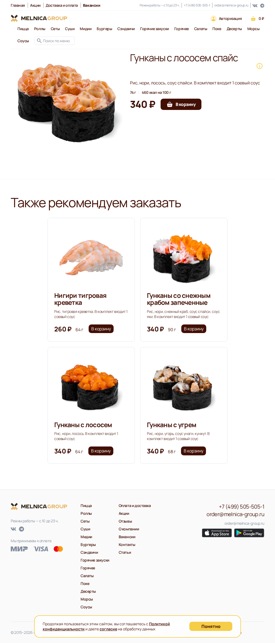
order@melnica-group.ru (231, 5)
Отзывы (125, 521)
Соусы (23, 40)
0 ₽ (261, 18)
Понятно (210, 626)
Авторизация (230, 18)
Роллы (39, 28)
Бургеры (104, 28)
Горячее (181, 28)
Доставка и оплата (62, 5)
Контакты (127, 544)
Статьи (125, 552)
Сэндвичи (126, 28)
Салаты (200, 28)
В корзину (101, 329)
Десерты (234, 28)
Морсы (253, 28)
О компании (129, 528)
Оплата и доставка (135, 505)
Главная (18, 5)
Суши (69, 28)
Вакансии (127, 536)
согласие (108, 628)
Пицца (23, 28)
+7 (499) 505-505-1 (197, 5)
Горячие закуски (154, 28)
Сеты (55, 28)
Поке (216, 28)
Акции (35, 5)
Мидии (85, 28)
